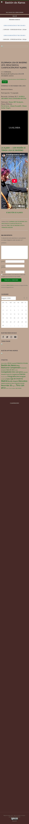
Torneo (7, 388)
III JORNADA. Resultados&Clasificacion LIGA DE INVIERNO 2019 (13, 79)
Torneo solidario (12, 388)
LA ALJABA (14, 127)
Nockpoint (19, 102)
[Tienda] (1, 344)
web (17, 388)
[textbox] (14, 212)
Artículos (25, 363)
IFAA (17, 376)
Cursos (8, 374)
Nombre (3, 262)
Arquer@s (14, 363)
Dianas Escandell (15, 106)
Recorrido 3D (6, 385)
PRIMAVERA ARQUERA (19, 383)
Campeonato (15, 368)
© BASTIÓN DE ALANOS (14, 212)
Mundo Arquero (13, 381)
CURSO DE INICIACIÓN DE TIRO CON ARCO (14, 25)
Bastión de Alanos (8, 365)
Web (2, 272)
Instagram (22, 376)
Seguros (14, 385)
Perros (13, 383)
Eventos (22, 374)
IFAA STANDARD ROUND (17, 98)
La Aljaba (7, 379)
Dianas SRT (12, 102)
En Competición (14, 374)
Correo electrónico (3, 267)
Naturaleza (23, 381)
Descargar (5, 81)
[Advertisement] (14, 793)
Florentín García (4, 376)
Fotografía (12, 376)
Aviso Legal (14, 820)
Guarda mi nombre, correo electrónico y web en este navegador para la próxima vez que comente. (13, 275)
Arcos (9, 363)
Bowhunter (5, 368)
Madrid (4, 381)
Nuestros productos (6, 383)
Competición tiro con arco (12, 372)
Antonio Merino (4, 363)
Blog (17, 365)
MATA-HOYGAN (10, 285)
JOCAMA (2, 379)
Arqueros (19, 363)
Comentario (3, 243)
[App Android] (1, 353)
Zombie (19, 388)
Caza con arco (10, 370)
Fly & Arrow (5, 106)
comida (16, 370)
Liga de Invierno (16, 379)
